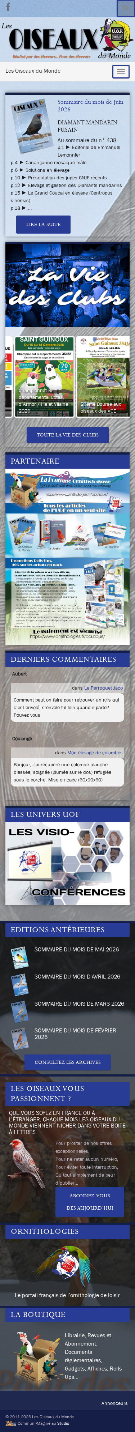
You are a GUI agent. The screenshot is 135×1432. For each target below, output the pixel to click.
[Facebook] (7, 6)
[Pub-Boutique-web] (67, 556)
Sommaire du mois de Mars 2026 (79, 1003)
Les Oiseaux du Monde (32, 70)
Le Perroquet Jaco (103, 688)
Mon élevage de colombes (95, 752)
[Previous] (20, 377)
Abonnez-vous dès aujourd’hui (90, 1202)
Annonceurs (115, 1403)
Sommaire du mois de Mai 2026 (77, 949)
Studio (63, 1423)
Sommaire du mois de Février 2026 (75, 1033)
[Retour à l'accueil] (67, 39)
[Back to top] (119, 1416)
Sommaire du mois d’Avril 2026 (77, 976)
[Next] (114, 377)
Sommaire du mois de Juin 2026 (90, 106)
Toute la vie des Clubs (68, 435)
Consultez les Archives (68, 1062)
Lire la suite (43, 224)
